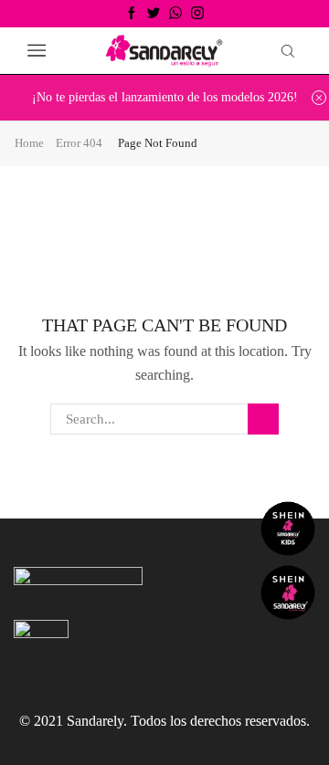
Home (29, 143)
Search (263, 419)
